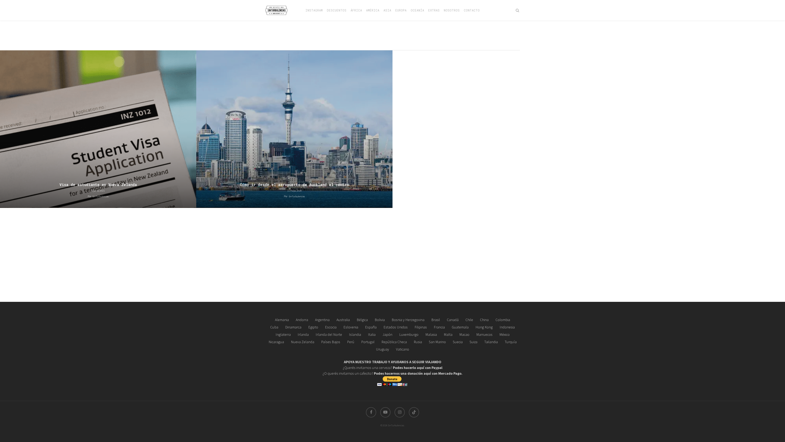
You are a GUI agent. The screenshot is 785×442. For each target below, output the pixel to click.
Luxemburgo (408, 334)
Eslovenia (350, 327)
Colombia (503, 319)
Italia (372, 334)
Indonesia (507, 327)
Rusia (418, 341)
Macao (464, 334)
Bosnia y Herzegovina (408, 319)
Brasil (435, 319)
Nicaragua (276, 341)
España (371, 327)
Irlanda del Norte (329, 334)
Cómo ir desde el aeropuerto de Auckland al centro (294, 184)
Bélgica (362, 319)
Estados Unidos (396, 327)
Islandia (355, 334)
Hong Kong (484, 327)
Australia (343, 319)
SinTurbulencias (100, 196)
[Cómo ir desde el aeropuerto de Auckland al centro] (294, 129)
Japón (387, 334)
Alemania (282, 319)
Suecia (458, 341)
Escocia (330, 327)
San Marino (437, 341)
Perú (350, 341)
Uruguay (382, 349)
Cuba (274, 327)
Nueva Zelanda (302, 341)
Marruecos (484, 334)
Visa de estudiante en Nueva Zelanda (98, 184)
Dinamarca (293, 327)
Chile (469, 319)
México (504, 334)
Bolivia (380, 319)
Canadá (453, 319)
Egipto (313, 327)
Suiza (473, 341)
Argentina (322, 319)
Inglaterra (283, 334)
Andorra (302, 319)
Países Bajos (330, 341)
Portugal (368, 341)
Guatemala (460, 327)
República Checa (394, 341)
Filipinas (421, 327)
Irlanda (303, 334)
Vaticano (402, 349)
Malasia (431, 334)
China (484, 319)
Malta (448, 334)
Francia (439, 327)
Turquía (511, 341)
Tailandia (491, 341)
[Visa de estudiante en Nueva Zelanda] (98, 129)
